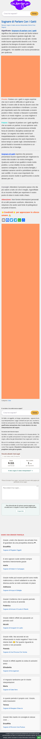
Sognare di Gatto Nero (10, 689)
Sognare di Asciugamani (11, 671)
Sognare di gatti (8, 154)
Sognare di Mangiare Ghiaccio (13, 708)
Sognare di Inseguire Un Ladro (13, 628)
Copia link (20, 511)
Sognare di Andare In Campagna (13, 569)
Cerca (34, 13)
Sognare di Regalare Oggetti (12, 550)
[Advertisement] (20, 76)
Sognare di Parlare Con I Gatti (18, 21)
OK (39, 737)
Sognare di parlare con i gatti (24, 31)
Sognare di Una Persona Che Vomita (15, 652)
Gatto (9, 400)
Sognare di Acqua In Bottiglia (12, 590)
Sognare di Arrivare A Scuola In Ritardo (15, 609)
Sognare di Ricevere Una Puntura (14, 727)
